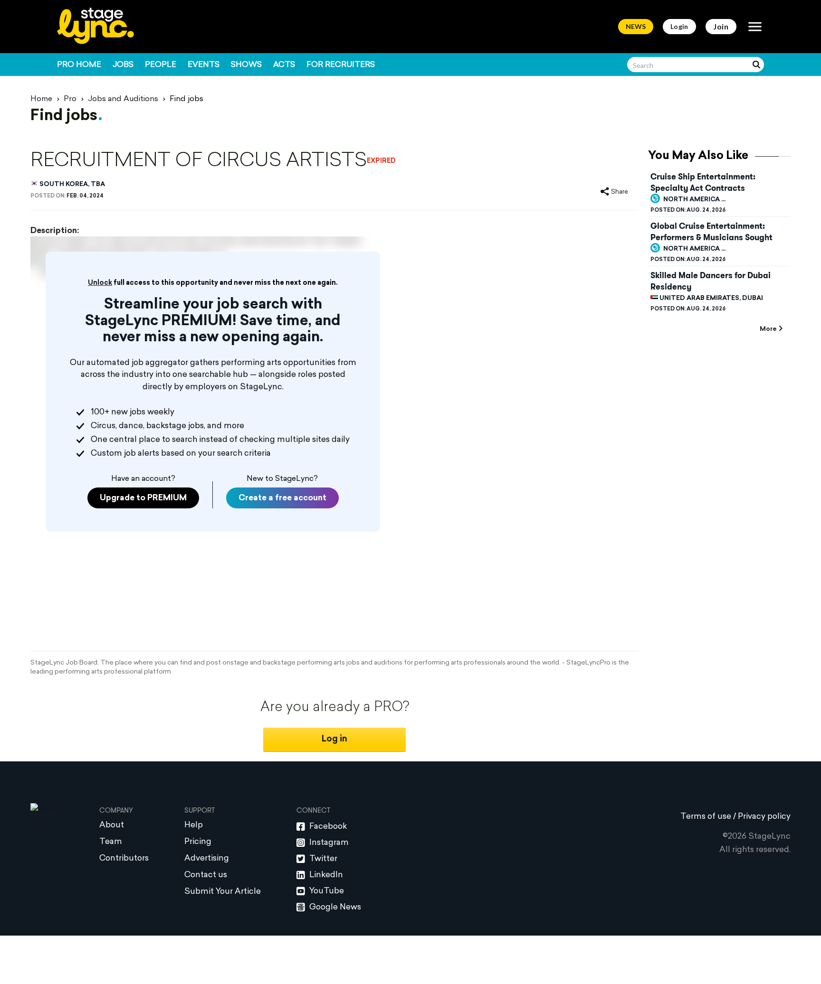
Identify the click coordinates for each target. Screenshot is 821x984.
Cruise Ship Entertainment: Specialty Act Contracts (702, 182)
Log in (334, 739)
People (160, 65)
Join (721, 26)
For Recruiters (340, 65)
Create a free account (282, 498)
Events (204, 65)
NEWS (636, 26)
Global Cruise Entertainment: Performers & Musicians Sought (711, 231)
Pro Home (79, 65)
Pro (70, 99)
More (768, 329)
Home (41, 99)
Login (679, 26)
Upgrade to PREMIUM (143, 498)
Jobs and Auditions (123, 99)
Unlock (100, 283)
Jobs (123, 65)
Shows (246, 65)
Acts (284, 65)
